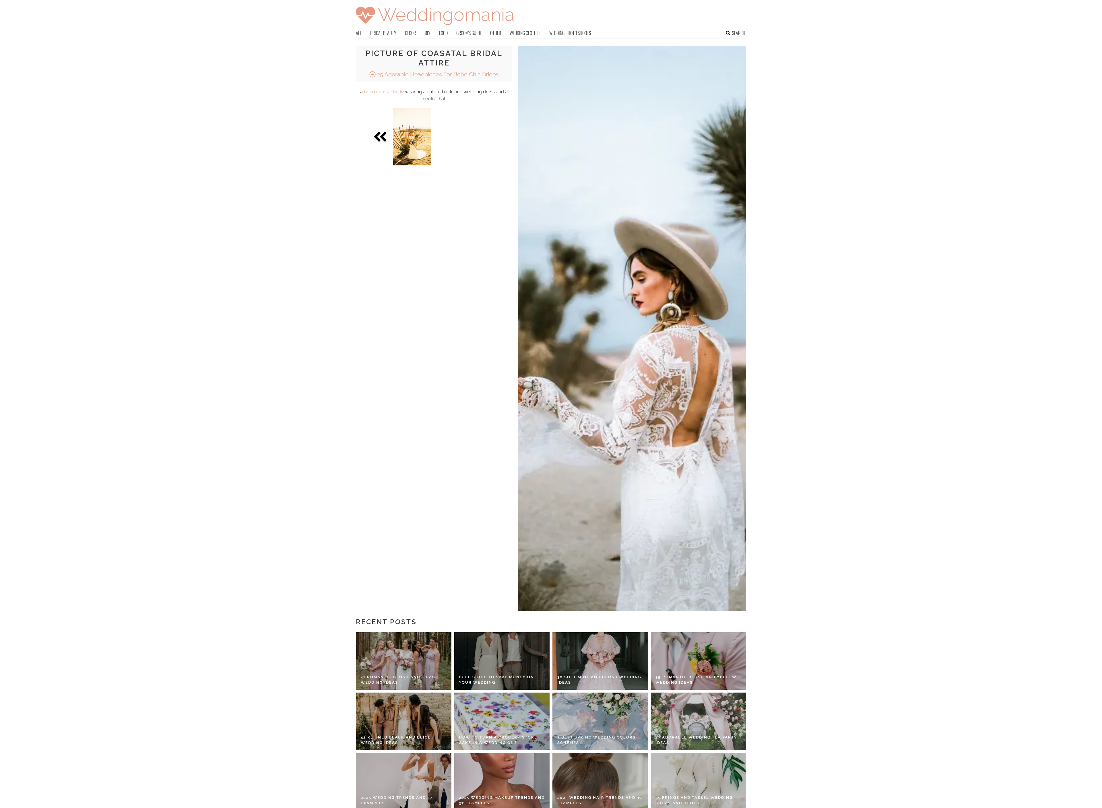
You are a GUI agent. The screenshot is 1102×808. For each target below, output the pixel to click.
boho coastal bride (384, 91)
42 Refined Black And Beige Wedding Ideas (396, 740)
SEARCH (738, 33)
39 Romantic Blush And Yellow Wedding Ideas (696, 680)
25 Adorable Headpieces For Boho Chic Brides (437, 74)
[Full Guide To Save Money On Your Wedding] (502, 661)
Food (443, 33)
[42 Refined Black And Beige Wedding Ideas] (403, 721)
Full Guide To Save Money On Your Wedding (496, 680)
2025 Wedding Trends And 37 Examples (396, 800)
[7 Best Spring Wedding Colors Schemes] (600, 721)
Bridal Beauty (383, 33)
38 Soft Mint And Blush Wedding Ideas (599, 680)
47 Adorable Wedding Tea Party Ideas (696, 740)
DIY (427, 33)
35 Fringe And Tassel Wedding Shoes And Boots (694, 800)
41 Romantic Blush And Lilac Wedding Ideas (398, 680)
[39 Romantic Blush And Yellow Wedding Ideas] (698, 661)
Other (495, 33)
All (359, 33)
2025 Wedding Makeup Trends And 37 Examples (502, 800)
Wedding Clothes (525, 33)
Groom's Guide (469, 33)
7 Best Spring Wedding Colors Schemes (596, 740)
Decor (410, 33)
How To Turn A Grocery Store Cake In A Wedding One (498, 740)
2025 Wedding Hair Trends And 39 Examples (599, 800)
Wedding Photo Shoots (570, 33)
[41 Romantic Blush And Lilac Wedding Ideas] (403, 661)
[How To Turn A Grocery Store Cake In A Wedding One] (502, 721)
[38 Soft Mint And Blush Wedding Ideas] (600, 661)
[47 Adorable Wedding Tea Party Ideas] (698, 721)
